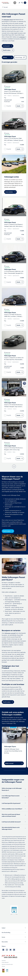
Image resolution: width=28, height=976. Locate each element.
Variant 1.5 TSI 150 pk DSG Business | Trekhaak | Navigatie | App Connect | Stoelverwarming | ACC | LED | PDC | (13, 406)
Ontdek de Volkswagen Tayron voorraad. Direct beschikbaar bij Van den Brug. (13, 751)
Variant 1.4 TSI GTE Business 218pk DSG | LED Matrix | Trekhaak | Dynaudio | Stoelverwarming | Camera (14, 140)
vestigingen (22, 37)
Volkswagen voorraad (10, 633)
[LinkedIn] (14, 949)
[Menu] (25, 2)
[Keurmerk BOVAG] (3, 970)
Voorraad (6, 7)
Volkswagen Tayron (10, 746)
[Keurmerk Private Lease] (7, 970)
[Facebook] (3, 949)
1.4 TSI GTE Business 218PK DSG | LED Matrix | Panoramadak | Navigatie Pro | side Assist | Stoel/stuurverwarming (13, 273)
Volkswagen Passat (8, 19)
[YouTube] (10, 949)
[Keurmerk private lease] (14, 910)
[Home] (5, 2)
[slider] (3, 770)
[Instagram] (6, 949)
